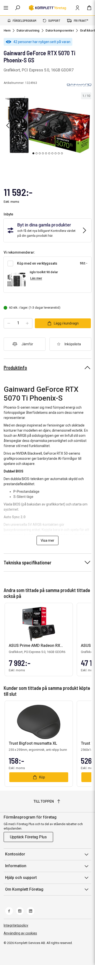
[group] (47, 124)
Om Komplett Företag (24, 889)
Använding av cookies (20, 933)
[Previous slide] (7, 125)
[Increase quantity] (27, 323)
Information (15, 866)
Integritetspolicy (16, 925)
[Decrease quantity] (9, 323)
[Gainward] (79, 85)
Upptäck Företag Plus (28, 837)
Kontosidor (15, 854)
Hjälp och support (21, 877)
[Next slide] (87, 125)
